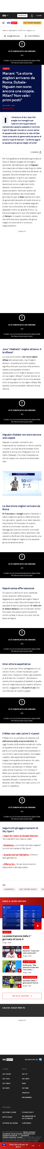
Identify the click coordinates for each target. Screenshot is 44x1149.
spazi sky (26, 1093)
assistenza (12, 1137)
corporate (26, 1123)
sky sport (6, 1074)
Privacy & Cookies (16, 1133)
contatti (20, 1137)
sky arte (6, 1088)
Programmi (27, 1097)
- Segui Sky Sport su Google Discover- (20, 835)
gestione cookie (9, 1112)
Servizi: (24, 1069)
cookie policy (28, 1112)
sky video (6, 1083)
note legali (7, 1117)
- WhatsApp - (8, 845)
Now (24, 1083)
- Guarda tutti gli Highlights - (16, 854)
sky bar (25, 1088)
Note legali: (6, 1107)
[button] (18, 1145)
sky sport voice (28, 889)
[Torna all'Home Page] (12, 23)
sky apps (25, 1079)
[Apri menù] (3, 23)
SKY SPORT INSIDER (32, 23)
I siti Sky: (5, 1069)
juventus (9, 889)
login (39, 15)
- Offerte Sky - (9, 864)
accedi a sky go (31, 1059)
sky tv (24, 1074)
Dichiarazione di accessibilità (28, 1117)
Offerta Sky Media (10, 1123)
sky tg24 (6, 1079)
